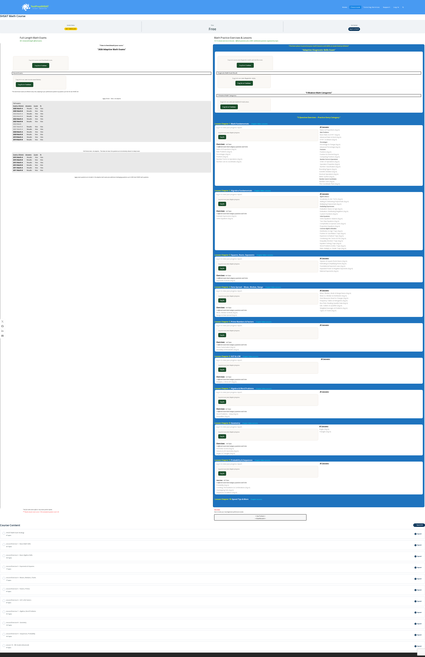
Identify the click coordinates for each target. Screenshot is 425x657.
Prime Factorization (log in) (225, 347)
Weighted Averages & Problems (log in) (334, 308)
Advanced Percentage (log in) (330, 147)
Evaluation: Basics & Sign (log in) (331, 209)
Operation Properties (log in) (330, 164)
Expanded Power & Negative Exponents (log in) (336, 268)
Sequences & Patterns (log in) (226, 492)
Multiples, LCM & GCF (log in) (226, 382)
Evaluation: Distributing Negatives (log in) (334, 211)
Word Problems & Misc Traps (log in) (333, 246)
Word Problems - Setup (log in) (227, 414)
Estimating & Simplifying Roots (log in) (333, 263)
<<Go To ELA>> (260, 516)
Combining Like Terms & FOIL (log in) (333, 238)
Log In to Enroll (354, 29)
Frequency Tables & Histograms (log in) (334, 301)
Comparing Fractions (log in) (330, 157)
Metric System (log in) (326, 177)
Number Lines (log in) (326, 181)
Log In (222, 137)
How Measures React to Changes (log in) (334, 298)
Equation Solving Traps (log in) (330, 243)
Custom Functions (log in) (329, 214)
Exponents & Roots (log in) (225, 280)
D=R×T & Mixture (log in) (328, 140)
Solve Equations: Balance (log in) (331, 219)
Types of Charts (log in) (328, 311)
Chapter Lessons (256, 499)
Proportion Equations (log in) (330, 226)
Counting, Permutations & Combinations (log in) (233, 487)
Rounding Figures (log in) (328, 169)
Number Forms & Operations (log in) (229, 159)
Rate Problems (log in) (224, 152)
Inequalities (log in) (223, 416)
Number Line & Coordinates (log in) (228, 162)
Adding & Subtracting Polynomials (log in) (334, 201)
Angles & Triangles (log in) (225, 453)
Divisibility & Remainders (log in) (227, 350)
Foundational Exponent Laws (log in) (332, 266)
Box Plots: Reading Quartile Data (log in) (334, 303)
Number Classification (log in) (330, 167)
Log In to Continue (41, 65)
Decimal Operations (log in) (328, 174)
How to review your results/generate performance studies (228, 512)
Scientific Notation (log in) (328, 172)
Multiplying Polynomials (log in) (330, 204)
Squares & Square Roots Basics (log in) (333, 261)
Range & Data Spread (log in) (226, 315)
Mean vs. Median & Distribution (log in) (333, 296)
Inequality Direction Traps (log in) (331, 241)
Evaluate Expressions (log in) (226, 216)
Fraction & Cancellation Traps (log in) (333, 233)
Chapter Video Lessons (262, 191)
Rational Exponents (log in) (329, 271)
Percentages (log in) (223, 154)
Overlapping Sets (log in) (225, 490)
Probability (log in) (222, 485)
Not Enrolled (71, 29)
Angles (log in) (324, 429)
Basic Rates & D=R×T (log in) (330, 135)
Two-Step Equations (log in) (329, 221)
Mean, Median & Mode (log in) (227, 313)
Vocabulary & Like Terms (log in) (331, 199)
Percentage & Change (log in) (330, 144)
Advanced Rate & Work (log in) (330, 137)
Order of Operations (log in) (329, 162)
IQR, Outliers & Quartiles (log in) (331, 306)
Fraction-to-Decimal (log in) (329, 154)
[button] (403, 7)
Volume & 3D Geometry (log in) (227, 451)
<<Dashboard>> (260, 518)
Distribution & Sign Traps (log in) (331, 231)
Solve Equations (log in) (224, 218)
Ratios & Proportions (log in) (226, 149)
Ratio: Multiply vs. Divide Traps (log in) (333, 248)
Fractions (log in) (222, 157)
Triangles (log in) (325, 432)
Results (29, 108)
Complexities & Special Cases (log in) (333, 224)
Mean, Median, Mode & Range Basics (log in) (335, 293)
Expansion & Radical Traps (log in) (332, 236)
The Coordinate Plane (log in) (329, 184)
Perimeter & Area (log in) (225, 449)
